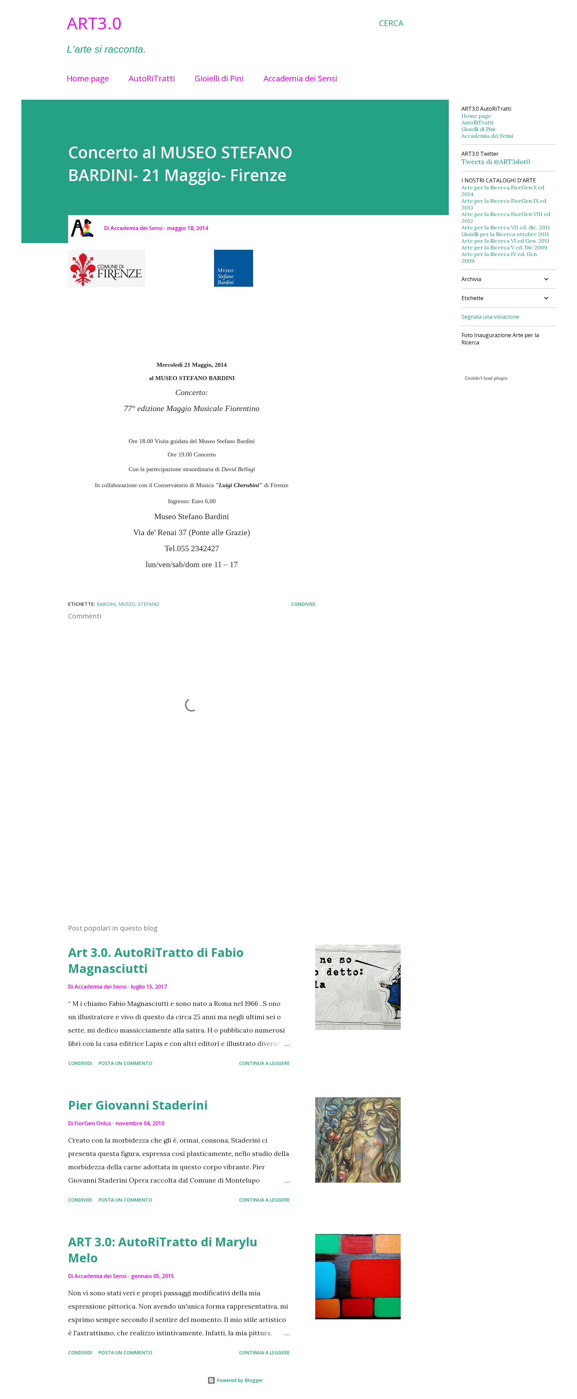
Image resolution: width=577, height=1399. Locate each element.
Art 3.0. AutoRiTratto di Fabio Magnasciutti (156, 960)
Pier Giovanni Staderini (138, 1105)
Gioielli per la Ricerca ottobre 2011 (505, 234)
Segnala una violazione (490, 316)
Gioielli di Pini (219, 78)
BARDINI (106, 604)
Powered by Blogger (239, 1380)
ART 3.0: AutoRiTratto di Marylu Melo (162, 1250)
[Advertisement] (181, 840)
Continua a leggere (264, 1063)
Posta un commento (125, 1063)
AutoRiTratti (152, 78)
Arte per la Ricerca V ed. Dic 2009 (504, 247)
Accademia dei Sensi (300, 78)
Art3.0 (94, 23)
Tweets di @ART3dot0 (495, 161)
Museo (127, 604)
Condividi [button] (303, 604)
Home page (88, 78)
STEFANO (148, 604)
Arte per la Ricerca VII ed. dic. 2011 (505, 227)
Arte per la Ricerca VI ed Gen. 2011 (505, 240)
